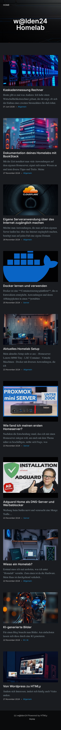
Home (6, 5)
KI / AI (25, 640)
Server (26, 302)
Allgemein (22, 107)
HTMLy (44, 715)
